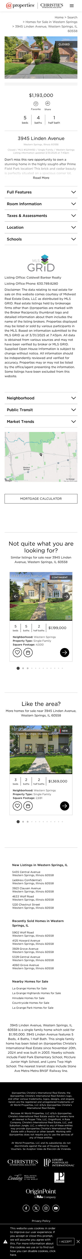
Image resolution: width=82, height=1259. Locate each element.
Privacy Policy (41, 1220)
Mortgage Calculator (41, 498)
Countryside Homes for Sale (30, 1002)
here (13, 1254)
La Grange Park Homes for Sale (32, 1007)
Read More (41, 178)
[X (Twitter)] (36, 1210)
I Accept (65, 1241)
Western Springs (65, 149)
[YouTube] (55, 1210)
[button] (41, 457)
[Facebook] (26, 1210)
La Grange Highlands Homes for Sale (36, 993)
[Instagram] (46, 1210)
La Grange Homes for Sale (29, 988)
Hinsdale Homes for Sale (28, 998)
